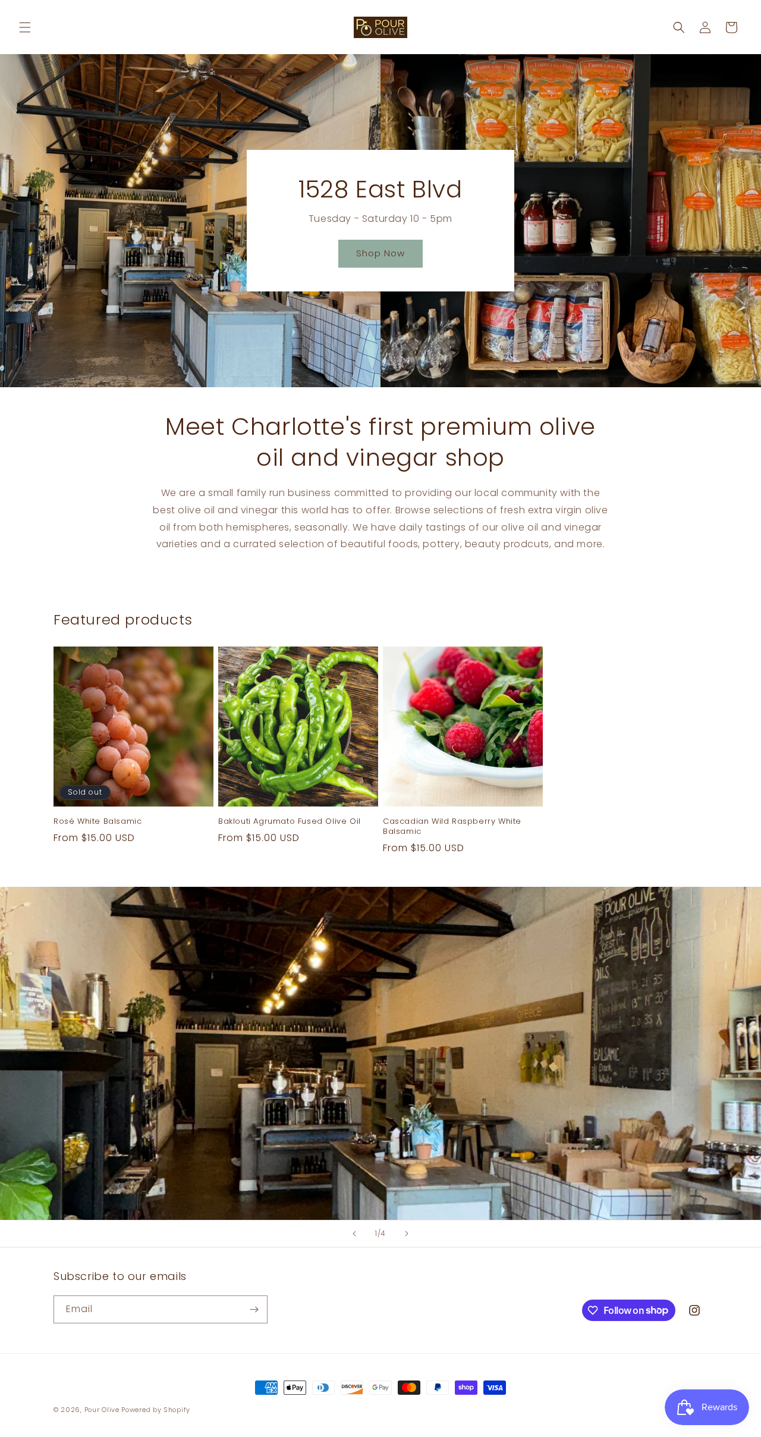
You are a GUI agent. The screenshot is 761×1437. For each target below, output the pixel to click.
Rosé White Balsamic (97, 822)
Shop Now (380, 253)
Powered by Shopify (155, 1409)
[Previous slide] (354, 1233)
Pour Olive (102, 1409)
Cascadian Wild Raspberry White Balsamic (452, 827)
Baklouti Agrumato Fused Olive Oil (289, 822)
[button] (25, 27)
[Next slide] (407, 1233)
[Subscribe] (254, 1309)
